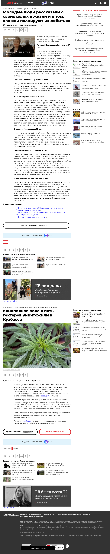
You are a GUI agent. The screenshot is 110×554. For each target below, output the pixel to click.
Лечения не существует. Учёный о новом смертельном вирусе (93, 93)
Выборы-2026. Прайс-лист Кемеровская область (74, 514)
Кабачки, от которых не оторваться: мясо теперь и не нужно (93, 112)
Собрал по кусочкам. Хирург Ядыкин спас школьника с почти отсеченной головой (94, 79)
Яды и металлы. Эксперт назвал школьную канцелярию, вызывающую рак (92, 101)
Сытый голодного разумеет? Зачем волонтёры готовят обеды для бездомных (23, 272)
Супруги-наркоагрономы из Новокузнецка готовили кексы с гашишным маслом (23, 479)
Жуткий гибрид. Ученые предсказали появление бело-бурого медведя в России (94, 65)
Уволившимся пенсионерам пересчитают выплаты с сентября (92, 141)
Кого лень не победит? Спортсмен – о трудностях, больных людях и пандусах (39, 209)
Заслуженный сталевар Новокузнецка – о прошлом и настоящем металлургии (22, 265)
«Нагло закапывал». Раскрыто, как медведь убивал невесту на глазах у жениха (94, 328)
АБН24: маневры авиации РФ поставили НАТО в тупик (91, 134)
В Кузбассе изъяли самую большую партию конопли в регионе (55, 465)
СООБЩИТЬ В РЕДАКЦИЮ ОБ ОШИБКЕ (31, 517)
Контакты (23, 514)
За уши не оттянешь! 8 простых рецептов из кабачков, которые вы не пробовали (94, 350)
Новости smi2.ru (10, 301)
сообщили (46, 396)
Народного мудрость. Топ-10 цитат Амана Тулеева (55, 258)
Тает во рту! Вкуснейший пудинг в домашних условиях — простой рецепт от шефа (93, 314)
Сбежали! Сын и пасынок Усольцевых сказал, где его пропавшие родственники (94, 72)
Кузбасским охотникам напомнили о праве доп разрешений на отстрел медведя (89, 42)
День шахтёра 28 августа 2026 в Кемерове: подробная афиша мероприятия (89, 16)
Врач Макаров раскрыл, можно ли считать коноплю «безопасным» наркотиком (23, 465)
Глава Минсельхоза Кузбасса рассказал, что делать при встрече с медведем (89, 33)
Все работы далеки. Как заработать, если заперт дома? (22, 258)
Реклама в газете (49, 514)
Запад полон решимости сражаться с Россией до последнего (93, 120)
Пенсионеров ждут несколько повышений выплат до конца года (92, 127)
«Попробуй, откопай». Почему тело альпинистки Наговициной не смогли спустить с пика (94, 86)
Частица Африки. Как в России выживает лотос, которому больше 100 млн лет (93, 335)
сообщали (27, 421)
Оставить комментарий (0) (55, 432)
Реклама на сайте (35, 514)
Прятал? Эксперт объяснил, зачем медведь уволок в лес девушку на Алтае (93, 343)
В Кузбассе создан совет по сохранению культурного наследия (90, 25)
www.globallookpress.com (11, 370)
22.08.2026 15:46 (8, 307)
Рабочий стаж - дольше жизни (31, 217)
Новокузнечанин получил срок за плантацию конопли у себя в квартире (23, 472)
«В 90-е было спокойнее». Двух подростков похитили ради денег (93, 321)
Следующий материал (38, 548)
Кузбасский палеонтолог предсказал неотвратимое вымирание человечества (90, 50)
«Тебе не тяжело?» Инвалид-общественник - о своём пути (56, 265)
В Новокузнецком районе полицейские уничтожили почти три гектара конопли (57, 472)
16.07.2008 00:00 (8, 9)
